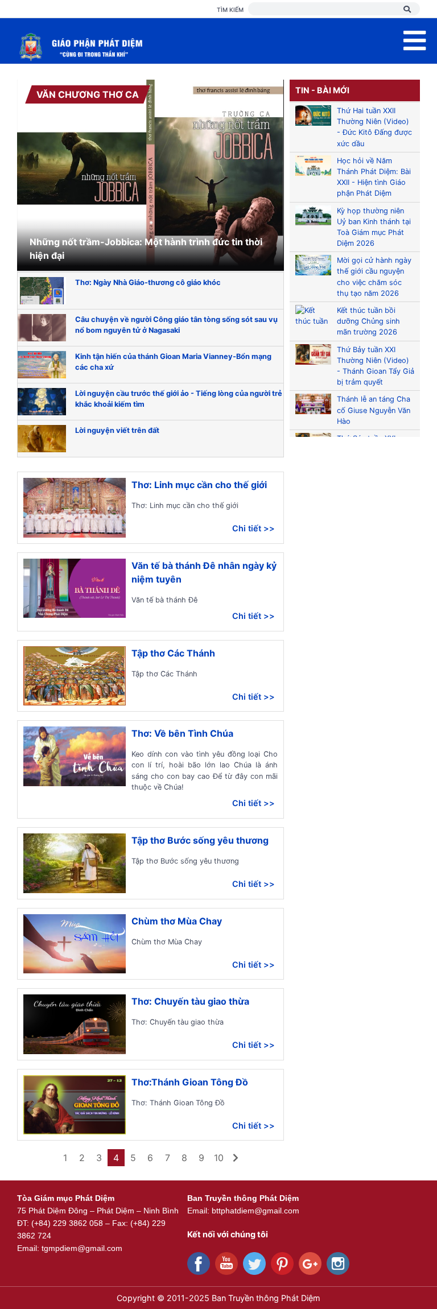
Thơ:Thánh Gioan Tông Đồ (189, 1082)
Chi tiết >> (253, 528)
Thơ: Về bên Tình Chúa (182, 733)
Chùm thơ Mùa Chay (176, 921)
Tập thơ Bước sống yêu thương (200, 840)
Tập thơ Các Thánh (173, 653)
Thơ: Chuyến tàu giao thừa (190, 1001)
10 (219, 1157)
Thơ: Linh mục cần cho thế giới (199, 484)
